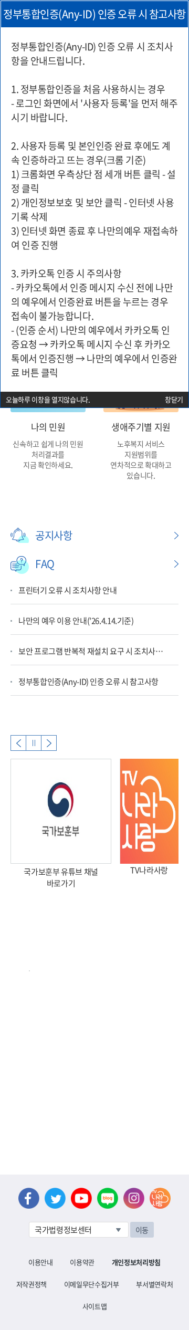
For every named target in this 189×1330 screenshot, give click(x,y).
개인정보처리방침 (136, 1262)
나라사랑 (160, 1198)
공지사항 (53, 535)
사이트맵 (94, 1306)
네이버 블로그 (107, 1198)
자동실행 (33, 743)
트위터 (55, 1198)
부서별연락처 (154, 1284)
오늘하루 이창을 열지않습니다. (48, 399)
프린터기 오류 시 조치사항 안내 (67, 590)
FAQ (45, 563)
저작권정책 (31, 1284)
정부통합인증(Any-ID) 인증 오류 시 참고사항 (88, 681)
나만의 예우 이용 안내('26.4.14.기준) (76, 620)
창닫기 (174, 399)
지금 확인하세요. (48, 464)
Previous (18, 743)
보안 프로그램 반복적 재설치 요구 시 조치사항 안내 (93, 651)
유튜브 (81, 1198)
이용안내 (40, 1262)
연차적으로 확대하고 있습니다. (141, 469)
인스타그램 (133, 1198)
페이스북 (28, 1198)
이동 (142, 1229)
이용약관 (82, 1262)
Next (49, 743)
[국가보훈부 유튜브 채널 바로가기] (60, 811)
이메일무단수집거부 (91, 1284)
